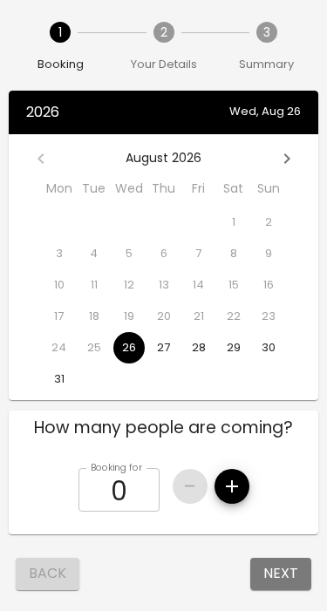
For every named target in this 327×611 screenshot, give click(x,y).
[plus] (232, 486)
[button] (163, 428)
